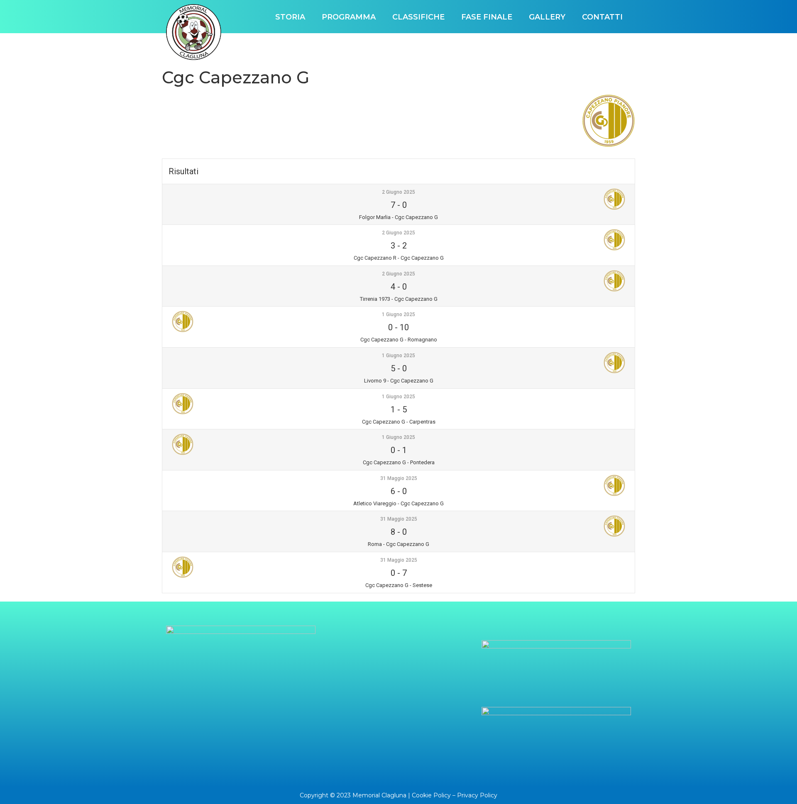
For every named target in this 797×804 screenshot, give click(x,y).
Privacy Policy (477, 795)
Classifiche (418, 17)
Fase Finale (486, 17)
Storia (290, 17)
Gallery (547, 17)
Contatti (602, 17)
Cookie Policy (431, 795)
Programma (349, 17)
